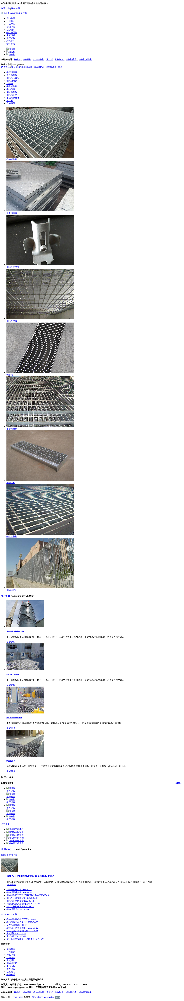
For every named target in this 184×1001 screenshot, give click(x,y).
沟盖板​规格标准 (19, 889)
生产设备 (10, 38)
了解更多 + (11, 642)
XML (20, 997)
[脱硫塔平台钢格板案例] (25, 626)
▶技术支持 (12, 914)
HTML (15, 997)
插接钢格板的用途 (20, 906)
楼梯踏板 (59, 59)
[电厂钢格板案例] (25, 670)
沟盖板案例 (10, 761)
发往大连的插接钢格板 (22, 930)
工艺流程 (10, 35)
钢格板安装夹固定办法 (22, 898)
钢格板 (17, 59)
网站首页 (10, 18)
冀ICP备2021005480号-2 (43, 997)
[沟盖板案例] (25, 756)
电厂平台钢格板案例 (14, 718)
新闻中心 (10, 27)
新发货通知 (16, 925)
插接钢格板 (38, 59)
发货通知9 (16, 933)
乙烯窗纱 (5, 67)
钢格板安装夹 (85, 59)
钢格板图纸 (11, 32)
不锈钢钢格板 (25, 67)
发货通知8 (16, 936)
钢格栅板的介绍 (19, 892)
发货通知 (10, 30)
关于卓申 (5, 824)
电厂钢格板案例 (12, 674)
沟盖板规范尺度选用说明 (23, 904)
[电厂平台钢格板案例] (25, 713)
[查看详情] (11, 884)
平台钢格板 (11, 86)
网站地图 (15, 8)
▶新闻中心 (12, 855)
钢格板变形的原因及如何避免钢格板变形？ (30, 876)
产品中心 (10, 24)
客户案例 (5, 596)
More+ (179, 782)
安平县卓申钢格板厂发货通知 (25, 939)
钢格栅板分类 (17, 909)
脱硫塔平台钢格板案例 (15, 631)
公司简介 (10, 21)
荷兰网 (14, 67)
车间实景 (19, 829)
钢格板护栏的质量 (20, 901)
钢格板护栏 (71, 59)
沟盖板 (49, 59)
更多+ (61, 67)
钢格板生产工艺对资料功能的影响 (27, 895)
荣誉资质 (10, 44)
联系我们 (5, 8)
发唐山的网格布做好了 (22, 928)
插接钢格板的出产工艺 (22, 919)
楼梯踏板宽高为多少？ (22, 922)
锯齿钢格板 (51, 67)
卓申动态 (6, 849)
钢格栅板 (27, 59)
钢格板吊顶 (11, 81)
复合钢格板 (11, 75)
